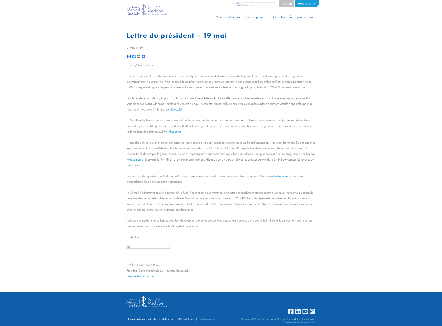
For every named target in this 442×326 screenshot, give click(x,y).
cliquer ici (291, 126)
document (135, 159)
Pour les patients (256, 17)
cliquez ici (176, 109)
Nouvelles (278, 17)
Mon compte (306, 3)
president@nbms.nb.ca (140, 276)
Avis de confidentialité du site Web (299, 321)
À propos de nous (301, 17)
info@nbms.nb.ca (282, 176)
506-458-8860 (186, 318)
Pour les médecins (228, 17)
